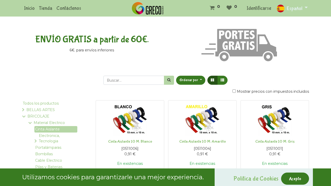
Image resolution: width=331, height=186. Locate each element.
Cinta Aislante (47, 129)
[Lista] (222, 80)
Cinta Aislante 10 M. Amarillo (202, 141)
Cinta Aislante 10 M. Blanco (130, 141)
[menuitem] (29, 8)
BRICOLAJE (38, 116)
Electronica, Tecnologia (49, 138)
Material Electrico (49, 122)
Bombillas (44, 154)
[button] (190, 80)
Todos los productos (41, 103)
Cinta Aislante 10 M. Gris (275, 141)
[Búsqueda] (169, 80)
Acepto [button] (295, 178)
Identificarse (259, 8)
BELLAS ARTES (40, 109)
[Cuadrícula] (212, 80)
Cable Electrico (48, 160)
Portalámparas (48, 147)
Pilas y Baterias (48, 167)
